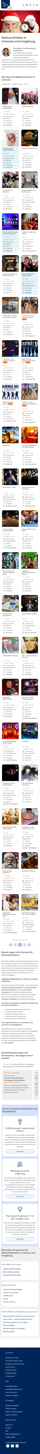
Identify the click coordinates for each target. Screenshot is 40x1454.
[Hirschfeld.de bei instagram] (12, 1445)
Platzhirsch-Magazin (12, 1395)
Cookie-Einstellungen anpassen (15, 1442)
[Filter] (27, 5)
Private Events (10, 1376)
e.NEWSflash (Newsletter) (13, 1389)
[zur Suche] (30, 5)
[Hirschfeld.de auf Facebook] (7, 1445)
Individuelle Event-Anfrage (14, 1361)
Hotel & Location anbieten (13, 1412)
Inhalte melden (10, 1437)
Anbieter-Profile (10, 1370)
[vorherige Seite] (15, 945)
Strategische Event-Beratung (14, 1364)
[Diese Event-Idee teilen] (16, 93)
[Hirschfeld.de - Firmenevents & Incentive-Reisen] (5, 4)
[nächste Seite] (25, 945)
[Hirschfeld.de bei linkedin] (17, 1445)
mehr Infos (20, 1151)
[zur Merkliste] (34, 5)
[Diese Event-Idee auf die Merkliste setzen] (16, 89)
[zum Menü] (37, 5)
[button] (36, 1085)
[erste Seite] (11, 945)
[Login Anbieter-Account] (23, 5)
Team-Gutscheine (11, 1392)
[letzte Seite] (29, 945)
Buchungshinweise (11, 1386)
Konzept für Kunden (12, 1358)
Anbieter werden (10, 1409)
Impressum (9, 1425)
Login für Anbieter (11, 1415)
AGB (6, 1431)
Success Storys (10, 1367)
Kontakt (8, 1428)
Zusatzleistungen (11, 1373)
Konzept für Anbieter (12, 1405)
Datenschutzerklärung (12, 1434)
